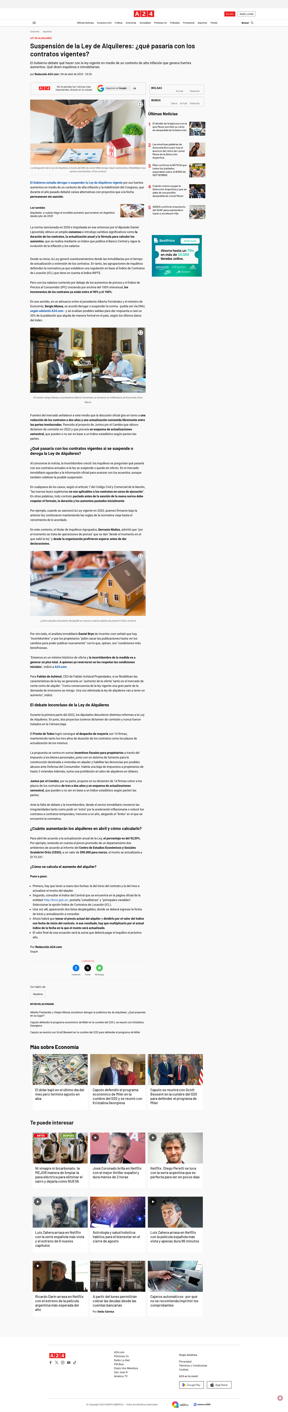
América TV (121, 1376)
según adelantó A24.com (47, 311)
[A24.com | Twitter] (56, 1362)
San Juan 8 (121, 1372)
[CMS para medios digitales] (199, 1404)
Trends (213, 22)
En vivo (230, 14)
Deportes (202, 22)
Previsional (188, 22)
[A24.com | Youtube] (68, 1362)
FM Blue (119, 1364)
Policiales (175, 22)
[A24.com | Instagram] (62, 1362)
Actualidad (145, 22)
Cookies (183, 1369)
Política (118, 22)
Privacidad (185, 1361)
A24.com (119, 1352)
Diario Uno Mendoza (126, 1368)
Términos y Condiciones (193, 1365)
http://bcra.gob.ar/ (56, 900)
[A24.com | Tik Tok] (74, 1362)
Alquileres (47, 31)
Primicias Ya (160, 22)
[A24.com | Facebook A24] (50, 1362)
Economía (131, 22)
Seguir (34, 951)
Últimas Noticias (85, 22)
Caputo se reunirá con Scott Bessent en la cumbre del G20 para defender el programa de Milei (85, 1032)
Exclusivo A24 (104, 22)
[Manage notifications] (280, 1398)
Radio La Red (246, 14)
